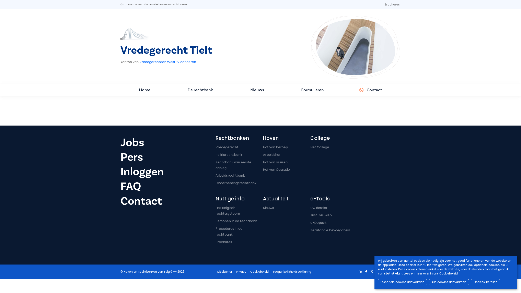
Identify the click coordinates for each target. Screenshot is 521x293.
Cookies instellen (485, 282)
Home (144, 90)
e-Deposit (318, 222)
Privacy (241, 272)
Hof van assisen (275, 162)
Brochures (392, 4)
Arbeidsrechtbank (230, 175)
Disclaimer (224, 272)
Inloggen (142, 172)
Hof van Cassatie (276, 169)
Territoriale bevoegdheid (330, 230)
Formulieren (312, 90)
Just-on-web (321, 215)
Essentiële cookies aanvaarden (402, 282)
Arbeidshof (271, 154)
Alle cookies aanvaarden (449, 282)
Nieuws (257, 90)
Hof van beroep (275, 147)
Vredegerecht (227, 147)
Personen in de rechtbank (236, 221)
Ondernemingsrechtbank (236, 183)
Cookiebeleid (448, 273)
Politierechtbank (229, 154)
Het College (319, 147)
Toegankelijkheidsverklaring (292, 272)
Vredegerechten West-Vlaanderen (167, 62)
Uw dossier (318, 208)
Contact (374, 90)
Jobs (132, 142)
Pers (131, 157)
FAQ (130, 186)
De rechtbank (200, 90)
